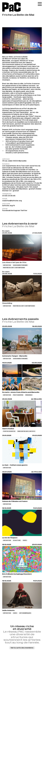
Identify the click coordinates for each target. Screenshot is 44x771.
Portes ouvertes (9, 431)
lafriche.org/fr (8, 205)
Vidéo (25, 540)
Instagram (15, 210)
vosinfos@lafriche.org (12, 201)
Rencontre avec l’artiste (26, 431)
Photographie (18, 395)
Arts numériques (25, 613)
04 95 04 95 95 (8, 196)
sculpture (17, 540)
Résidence (28, 395)
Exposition (7, 265)
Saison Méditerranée (20, 265)
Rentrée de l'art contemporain (14, 267)
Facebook (6, 210)
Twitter (23, 210)
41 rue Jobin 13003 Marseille (14, 161)
